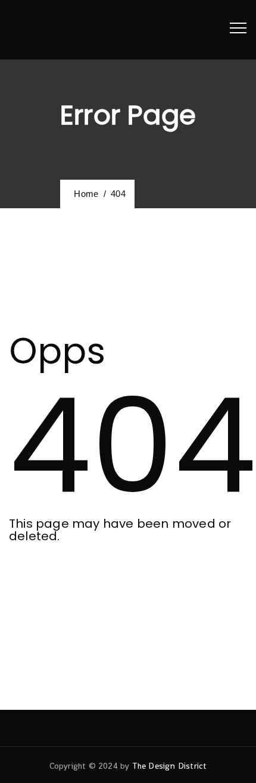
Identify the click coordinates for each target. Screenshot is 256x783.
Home (83, 194)
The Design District (169, 765)
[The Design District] (41, 29)
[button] (61, 583)
